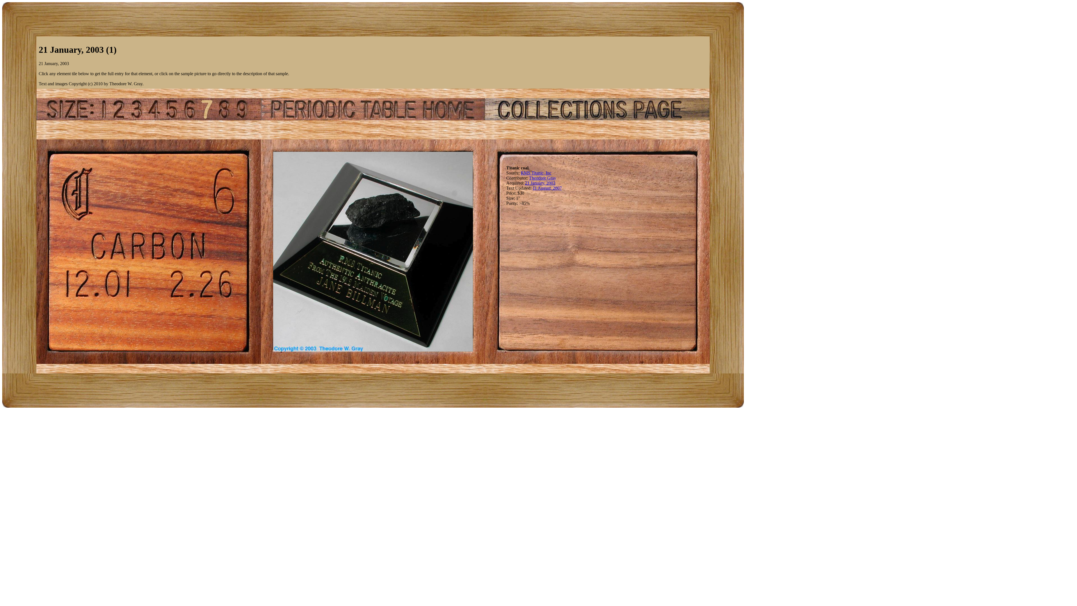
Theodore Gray (542, 178)
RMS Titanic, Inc (536, 173)
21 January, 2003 (540, 183)
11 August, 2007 (547, 188)
